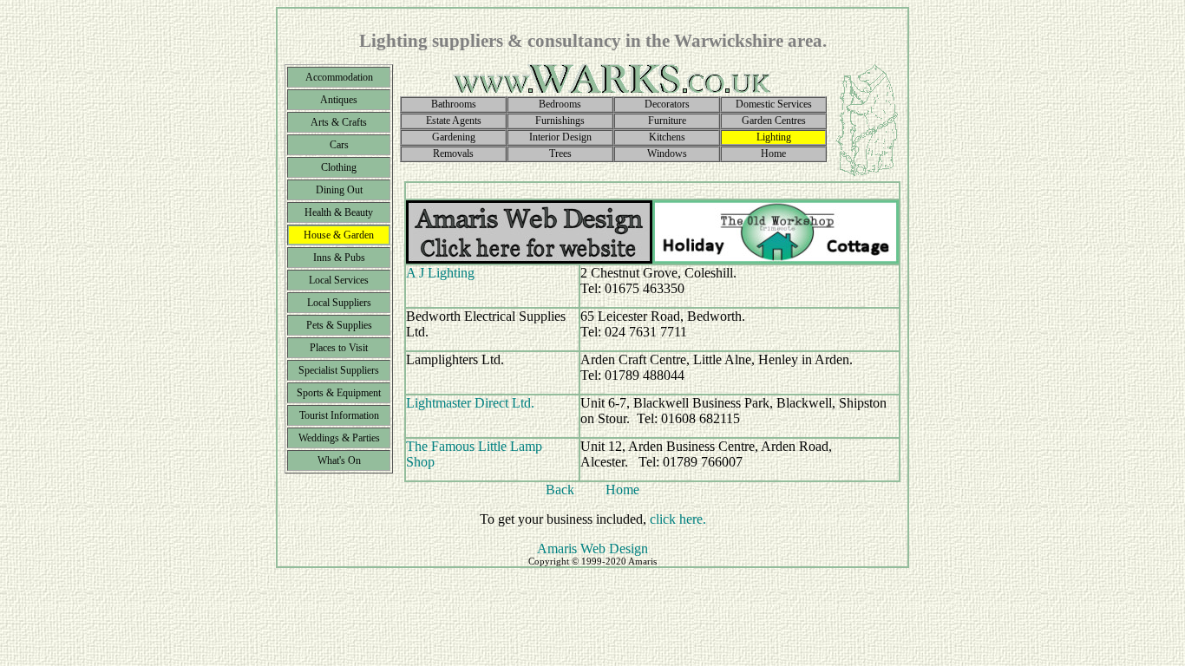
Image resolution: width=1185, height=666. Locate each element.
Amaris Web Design (592, 548)
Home (622, 489)
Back (560, 489)
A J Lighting (440, 272)
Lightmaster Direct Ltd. (470, 402)
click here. (678, 519)
